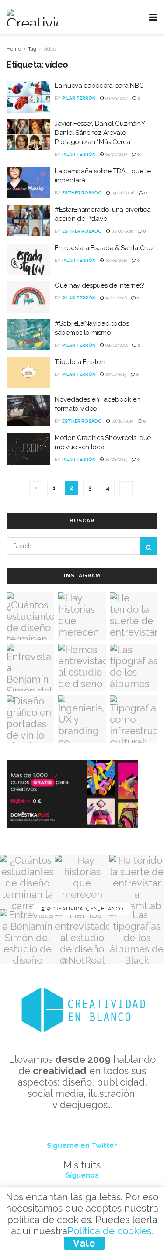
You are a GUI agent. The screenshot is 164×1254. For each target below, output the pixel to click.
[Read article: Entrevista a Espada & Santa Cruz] (28, 259)
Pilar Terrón (79, 98)
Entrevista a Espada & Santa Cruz (104, 248)
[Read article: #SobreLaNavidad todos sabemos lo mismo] (28, 334)
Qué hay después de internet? (99, 285)
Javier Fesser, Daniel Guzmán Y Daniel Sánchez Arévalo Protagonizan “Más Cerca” (100, 133)
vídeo (49, 49)
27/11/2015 (115, 374)
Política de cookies (109, 1231)
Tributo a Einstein (80, 362)
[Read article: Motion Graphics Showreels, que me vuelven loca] (28, 449)
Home (14, 49)
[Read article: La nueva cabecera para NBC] (28, 97)
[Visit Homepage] (32, 17)
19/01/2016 (115, 297)
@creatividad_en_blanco (84, 909)
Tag (32, 49)
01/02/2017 (115, 154)
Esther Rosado (82, 192)
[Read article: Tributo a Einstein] (28, 373)
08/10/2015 (121, 421)
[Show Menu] (153, 17)
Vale (84, 1243)
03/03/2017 (116, 98)
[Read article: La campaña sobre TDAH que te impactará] (28, 182)
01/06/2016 (121, 231)
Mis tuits (82, 1165)
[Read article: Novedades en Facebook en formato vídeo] (28, 410)
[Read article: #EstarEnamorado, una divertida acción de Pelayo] (28, 221)
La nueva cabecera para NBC (99, 85)
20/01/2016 (115, 260)
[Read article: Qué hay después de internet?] (28, 297)
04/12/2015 (116, 345)
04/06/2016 (122, 192)
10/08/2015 (115, 459)
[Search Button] (148, 546)
